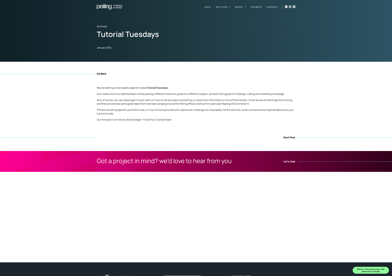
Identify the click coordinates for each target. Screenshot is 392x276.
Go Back (101, 73)
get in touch (138, 100)
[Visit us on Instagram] (290, 7)
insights (256, 6)
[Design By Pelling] (110, 7)
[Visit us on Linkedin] (286, 7)
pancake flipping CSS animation (229, 103)
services (221, 6)
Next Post (289, 137)
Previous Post (105, 137)
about (239, 6)
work (208, 6)
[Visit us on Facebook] (294, 7)
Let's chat (289, 161)
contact (272, 6)
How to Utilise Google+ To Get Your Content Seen (145, 119)
